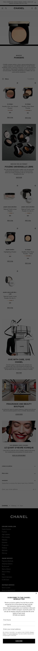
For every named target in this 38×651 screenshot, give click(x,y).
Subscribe (19, 641)
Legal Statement (13, 634)
